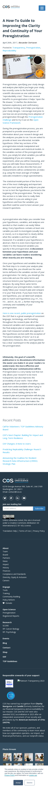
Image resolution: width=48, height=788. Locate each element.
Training (6, 593)
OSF (4, 656)
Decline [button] (29, 782)
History (6, 567)
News (5, 561)
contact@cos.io (15, 492)
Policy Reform (9, 600)
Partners (6, 558)
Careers (6, 580)
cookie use (33, 775)
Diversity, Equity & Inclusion (15, 577)
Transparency (18, 47)
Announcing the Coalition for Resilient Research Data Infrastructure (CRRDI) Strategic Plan (20, 461)
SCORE (6, 625)
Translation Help (10, 531)
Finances (6, 571)
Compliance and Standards (14, 574)
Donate (9, 603)
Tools (5, 590)
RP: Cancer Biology (11, 629)
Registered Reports (11, 616)
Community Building (11, 596)
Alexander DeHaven (28, 42)
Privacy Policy (10, 775)
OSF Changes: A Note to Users (17, 443)
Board (5, 554)
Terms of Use (25, 531)
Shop (5, 652)
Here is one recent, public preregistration (22, 313)
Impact (6, 564)
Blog (5, 643)
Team (5, 551)
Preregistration (33, 47)
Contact (6, 647)
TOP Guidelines (10, 661)
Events (6, 638)
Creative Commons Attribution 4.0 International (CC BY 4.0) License (21, 524)
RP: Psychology (9, 632)
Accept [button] (18, 782)
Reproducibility (9, 50)
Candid (20, 706)
